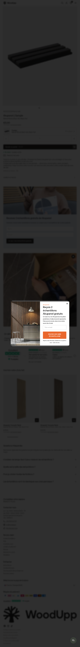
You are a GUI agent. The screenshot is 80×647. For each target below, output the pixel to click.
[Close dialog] (67, 303)
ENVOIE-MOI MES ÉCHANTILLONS (54, 335)
